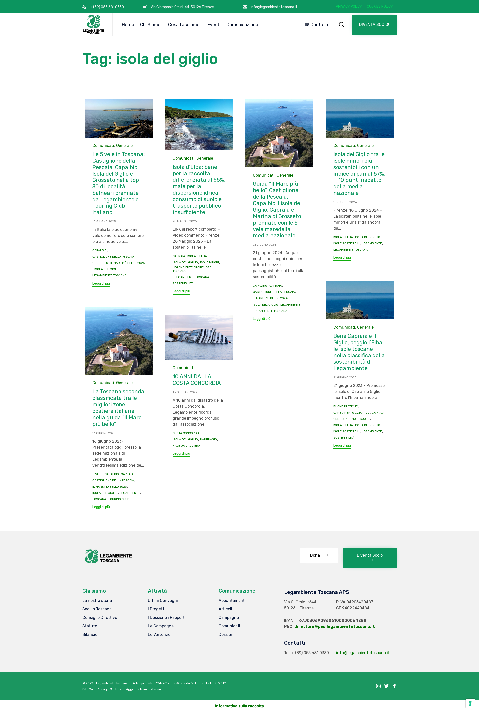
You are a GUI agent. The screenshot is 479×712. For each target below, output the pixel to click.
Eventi (213, 24)
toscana (99, 499)
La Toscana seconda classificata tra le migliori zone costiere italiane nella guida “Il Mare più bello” (118, 407)
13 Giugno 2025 (104, 221)
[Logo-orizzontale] (108, 563)
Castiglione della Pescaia (113, 256)
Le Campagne (161, 626)
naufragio (208, 439)
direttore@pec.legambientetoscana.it (334, 626)
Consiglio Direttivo (99, 617)
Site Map (88, 689)
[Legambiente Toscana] (93, 24)
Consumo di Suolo (356, 419)
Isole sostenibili (346, 243)
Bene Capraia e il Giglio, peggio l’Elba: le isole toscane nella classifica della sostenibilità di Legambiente (359, 352)
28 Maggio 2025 (185, 221)
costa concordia (186, 433)
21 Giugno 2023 (345, 377)
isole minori (209, 262)
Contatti (319, 24)
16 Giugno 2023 (104, 433)
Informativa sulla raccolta (239, 705)
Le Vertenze (159, 634)
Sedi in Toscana (97, 609)
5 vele (97, 474)
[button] (374, 25)
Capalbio (99, 250)
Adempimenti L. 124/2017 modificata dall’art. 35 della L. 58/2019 (179, 683)
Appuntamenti (232, 600)
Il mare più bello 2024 (270, 298)
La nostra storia (97, 600)
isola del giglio (107, 269)
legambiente (290, 304)
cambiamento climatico (351, 412)
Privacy (102, 689)
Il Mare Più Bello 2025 (127, 263)
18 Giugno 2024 (345, 202)
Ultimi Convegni (163, 600)
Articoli (225, 609)
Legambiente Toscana (109, 275)
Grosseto (100, 263)
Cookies (115, 689)
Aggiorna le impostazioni (144, 689)
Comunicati (103, 145)
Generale (124, 145)
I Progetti (156, 609)
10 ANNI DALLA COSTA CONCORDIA (197, 379)
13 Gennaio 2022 (185, 392)
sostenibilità (183, 283)
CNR (336, 419)
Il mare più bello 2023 (109, 486)
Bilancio (89, 634)
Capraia (179, 256)
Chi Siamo (150, 24)
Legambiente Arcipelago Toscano (192, 269)
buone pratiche (345, 406)
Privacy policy (349, 6)
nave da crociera (186, 445)
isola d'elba (197, 256)
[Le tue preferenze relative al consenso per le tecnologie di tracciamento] (470, 703)
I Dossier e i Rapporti (167, 617)
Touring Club (118, 499)
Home (128, 24)
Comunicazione (242, 24)
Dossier (225, 634)
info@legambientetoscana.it (363, 652)
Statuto (89, 626)
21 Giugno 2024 (264, 244)
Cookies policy (380, 6)
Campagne (229, 617)
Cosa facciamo (184, 24)
